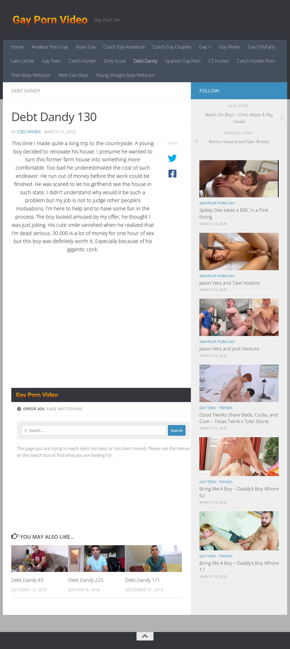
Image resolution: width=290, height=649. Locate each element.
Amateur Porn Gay (49, 47)
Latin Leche (22, 61)
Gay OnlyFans (261, 47)
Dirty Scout (115, 61)
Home (17, 47)
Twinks (226, 407)
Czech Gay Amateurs (124, 47)
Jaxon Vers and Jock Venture (229, 348)
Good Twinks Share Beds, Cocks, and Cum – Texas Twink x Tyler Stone (238, 418)
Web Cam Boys (73, 75)
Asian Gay (85, 47)
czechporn (29, 131)
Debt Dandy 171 (142, 580)
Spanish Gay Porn (183, 61)
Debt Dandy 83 (27, 580)
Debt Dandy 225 (85, 580)
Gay (203, 47)
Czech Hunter (82, 61)
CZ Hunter (218, 61)
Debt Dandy (145, 61)
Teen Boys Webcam (30, 75)
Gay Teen (51, 61)
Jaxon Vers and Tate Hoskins (229, 283)
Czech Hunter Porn (256, 61)
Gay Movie (229, 47)
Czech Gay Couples (172, 47)
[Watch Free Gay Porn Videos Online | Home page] (49, 19)
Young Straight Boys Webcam (125, 75)
